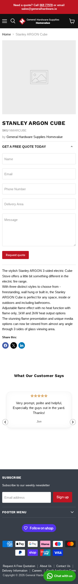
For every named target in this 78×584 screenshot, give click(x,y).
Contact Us (63, 566)
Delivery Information (14, 570)
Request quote (15, 255)
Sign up (63, 497)
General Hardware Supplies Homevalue (34, 137)
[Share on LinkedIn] (21, 345)
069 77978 (46, 5)
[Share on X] (13, 345)
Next (73, 422)
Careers (37, 570)
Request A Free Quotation (19, 566)
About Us (46, 566)
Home (6, 34)
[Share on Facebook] (5, 345)
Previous (5, 422)
